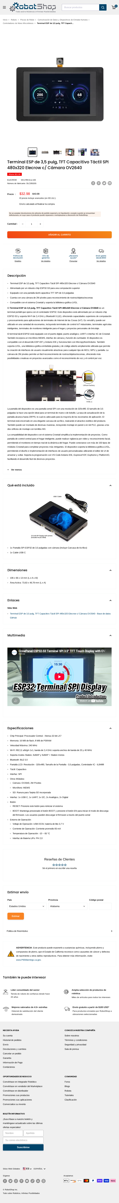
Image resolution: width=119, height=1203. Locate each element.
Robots (14, 20)
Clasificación (71, 1099)
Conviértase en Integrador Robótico (19, 1081)
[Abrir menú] (4, 7)
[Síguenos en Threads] (44, 1181)
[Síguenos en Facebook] (5, 1181)
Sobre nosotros (72, 1035)
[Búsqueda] (103, 7)
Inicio (5, 20)
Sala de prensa (72, 1049)
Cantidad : (12, 224)
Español (39, 1169)
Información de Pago (12, 1062)
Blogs (67, 1086)
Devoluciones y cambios (14, 1049)
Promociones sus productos (16, 1095)
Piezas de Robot (27, 20)
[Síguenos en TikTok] (32, 1181)
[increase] (40, 224)
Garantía (7, 1058)
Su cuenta (7, 1035)
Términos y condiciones (76, 1040)
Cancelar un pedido (12, 1053)
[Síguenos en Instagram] (16, 1181)
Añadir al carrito (59, 234)
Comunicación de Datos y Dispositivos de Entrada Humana (63, 20)
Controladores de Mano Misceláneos (18, 23)
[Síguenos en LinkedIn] (38, 1181)
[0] (114, 7)
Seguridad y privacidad (75, 1044)
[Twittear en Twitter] (104, 183)
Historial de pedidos (12, 1040)
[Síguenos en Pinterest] (21, 1181)
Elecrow (12, 180)
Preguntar (73, 261)
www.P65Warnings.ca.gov (28, 960)
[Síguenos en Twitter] (10, 1181)
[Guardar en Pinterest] (99, 183)
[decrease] (23, 224)
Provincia (53, 900)
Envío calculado (27, 204)
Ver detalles (45, 261)
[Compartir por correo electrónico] (110, 183)
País (9, 900)
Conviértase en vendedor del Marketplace (22, 1086)
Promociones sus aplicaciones (17, 1099)
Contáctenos (9, 1067)
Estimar (16, 916)
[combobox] (80, 7)
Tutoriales (69, 1095)
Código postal (96, 900)
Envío (5, 1044)
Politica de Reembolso (17, 931)
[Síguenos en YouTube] (27, 1181)
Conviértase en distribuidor (15, 1090)
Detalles (18, 261)
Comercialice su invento (14, 1104)
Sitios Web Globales (11, 1169)
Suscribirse (23, 1147)
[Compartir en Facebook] (93, 183)
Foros (67, 1081)
